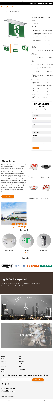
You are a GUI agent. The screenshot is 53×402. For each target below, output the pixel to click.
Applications (4, 364)
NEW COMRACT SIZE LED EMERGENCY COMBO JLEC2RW (33, 198)
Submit (36, 147)
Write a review (36, 23)
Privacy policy (22, 369)
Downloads (21, 361)
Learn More (7, 197)
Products (3, 359)
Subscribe (38, 380)
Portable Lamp (43, 250)
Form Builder (48, 144)
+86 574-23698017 (33, 3)
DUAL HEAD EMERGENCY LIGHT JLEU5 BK (45, 177)
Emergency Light (9, 250)
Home (3, 12)
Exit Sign (26, 250)
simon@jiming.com (45, 3)
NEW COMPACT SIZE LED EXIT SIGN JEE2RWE (46, 197)
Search (20, 364)
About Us (3, 366)
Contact (3, 372)
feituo (7, 12)
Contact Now (32, 1)
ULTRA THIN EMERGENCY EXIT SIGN (33, 176)
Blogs (2, 369)
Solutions (3, 361)
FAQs (20, 359)
